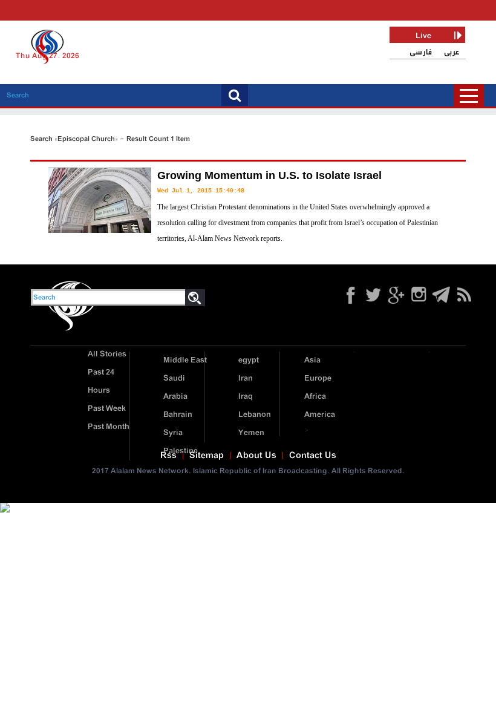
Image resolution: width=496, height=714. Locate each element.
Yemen (251, 433)
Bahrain (177, 414)
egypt (248, 360)
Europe (317, 378)
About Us (256, 455)
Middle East (185, 360)
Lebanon (254, 414)
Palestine (180, 451)
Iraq (245, 396)
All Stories (107, 354)
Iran (245, 378)
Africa (315, 396)
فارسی (421, 52)
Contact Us (312, 455)
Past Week (107, 408)
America (319, 414)
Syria (173, 433)
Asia (312, 360)
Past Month (108, 427)
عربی (452, 52)
